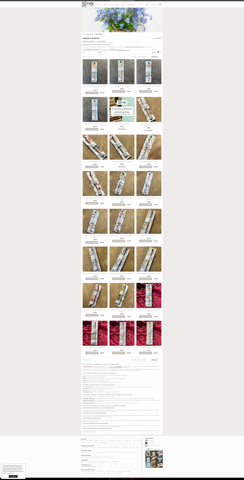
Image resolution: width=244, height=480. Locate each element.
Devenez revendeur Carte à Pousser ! (89, 473)
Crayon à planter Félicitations (149, 235)
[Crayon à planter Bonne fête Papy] (95, 183)
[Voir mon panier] (161, 4)
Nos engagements (110, 471)
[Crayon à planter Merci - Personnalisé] (121, 147)
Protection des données (117, 473)
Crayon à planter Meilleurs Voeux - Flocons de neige (149, 198)
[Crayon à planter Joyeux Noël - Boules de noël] (95, 221)
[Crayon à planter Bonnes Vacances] (121, 71)
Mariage (123, 4)
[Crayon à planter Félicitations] (148, 221)
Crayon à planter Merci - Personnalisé (122, 161)
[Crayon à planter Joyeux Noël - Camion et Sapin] (148, 295)
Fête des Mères (85, 447)
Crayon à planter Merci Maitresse (149, 161)
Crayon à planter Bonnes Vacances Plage (149, 86)
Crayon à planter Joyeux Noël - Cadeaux (122, 235)
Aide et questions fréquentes (89, 466)
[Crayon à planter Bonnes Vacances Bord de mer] (95, 71)
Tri (83, 52)
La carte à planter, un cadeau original (122, 471)
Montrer (99, 52)
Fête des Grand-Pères (112, 447)
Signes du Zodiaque (127, 440)
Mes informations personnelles (103, 461)
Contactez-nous (154, 4)
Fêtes (109, 440)
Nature (138, 440)
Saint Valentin (132, 447)
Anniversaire (110, 4)
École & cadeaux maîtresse (87, 440)
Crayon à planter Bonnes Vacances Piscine (95, 124)
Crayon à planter (98, 4)
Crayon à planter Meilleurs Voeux (122, 347)
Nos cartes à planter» (131, 4)
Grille (158, 53)
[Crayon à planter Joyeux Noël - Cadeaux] (121, 221)
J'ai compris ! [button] (13, 476)
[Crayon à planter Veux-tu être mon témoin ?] (95, 259)
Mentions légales (102, 473)
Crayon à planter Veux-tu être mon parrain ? (122, 273)
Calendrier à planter (86, 456)
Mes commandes (92, 461)
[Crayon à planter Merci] (95, 147)
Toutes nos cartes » (103, 442)
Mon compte (84, 461)
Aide (143, 4)
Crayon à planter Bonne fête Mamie (95, 310)
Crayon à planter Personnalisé (122, 124)
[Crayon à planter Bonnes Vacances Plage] (148, 71)
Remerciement (103, 440)
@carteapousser (150, 440)
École (105, 4)
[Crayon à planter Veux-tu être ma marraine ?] (148, 259)
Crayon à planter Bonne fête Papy (95, 198)
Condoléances (95, 442)
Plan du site (99, 466)
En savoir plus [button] (10, 473)
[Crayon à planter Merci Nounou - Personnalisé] (148, 109)
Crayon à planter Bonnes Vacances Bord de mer (95, 86)
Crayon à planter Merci (95, 161)
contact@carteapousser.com (153, 445)
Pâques (137, 447)
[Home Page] (83, 34)
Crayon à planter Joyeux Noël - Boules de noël (95, 236)
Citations (134, 440)
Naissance (117, 4)
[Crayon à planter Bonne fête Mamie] (95, 295)
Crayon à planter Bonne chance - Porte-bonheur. (122, 310)
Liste (160, 53)
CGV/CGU (120, 478)
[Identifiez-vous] (147, 4)
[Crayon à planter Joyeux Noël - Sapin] (95, 333)
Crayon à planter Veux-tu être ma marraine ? (149, 273)
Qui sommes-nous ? (101, 471)
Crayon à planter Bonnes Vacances (122, 86)
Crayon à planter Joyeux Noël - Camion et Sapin (149, 310)
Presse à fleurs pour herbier (108, 456)
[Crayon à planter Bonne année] (148, 333)
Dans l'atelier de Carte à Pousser (88, 471)
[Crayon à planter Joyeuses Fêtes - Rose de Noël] (121, 183)
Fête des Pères (93, 447)
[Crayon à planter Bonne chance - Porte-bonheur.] (121, 295)
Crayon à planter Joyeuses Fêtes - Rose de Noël (122, 198)
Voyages (83, 442)
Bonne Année (125, 447)
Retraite (88, 442)
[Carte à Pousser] (87, 4)
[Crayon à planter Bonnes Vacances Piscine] (95, 109)
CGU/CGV (109, 473)
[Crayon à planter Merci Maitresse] (148, 147)
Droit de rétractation (115, 461)
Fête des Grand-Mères (102, 447)
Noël (119, 447)
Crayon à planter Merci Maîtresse (119, 452)
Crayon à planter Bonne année (148, 347)
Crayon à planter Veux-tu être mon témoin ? (95, 273)
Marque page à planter (96, 456)
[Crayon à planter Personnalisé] (121, 109)
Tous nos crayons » (131, 452)
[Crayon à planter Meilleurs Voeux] (121, 333)
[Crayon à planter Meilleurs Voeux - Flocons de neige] (148, 183)
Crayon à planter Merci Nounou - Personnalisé (149, 124)
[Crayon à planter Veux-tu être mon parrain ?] (121, 259)
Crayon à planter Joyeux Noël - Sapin (95, 347)
